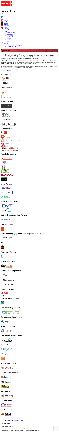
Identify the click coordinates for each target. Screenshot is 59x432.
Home (5, 18)
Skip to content (4, 14)
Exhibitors (6, 25)
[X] (1, 23)
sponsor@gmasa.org (16, 420)
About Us (6, 20)
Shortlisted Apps (11, 36)
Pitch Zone (6, 43)
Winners (9, 38)
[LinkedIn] (1, 17)
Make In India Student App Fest (14, 45)
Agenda (6, 21)
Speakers (6, 23)
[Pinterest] (1, 26)
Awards (5, 31)
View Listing (10, 34)
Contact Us (6, 29)
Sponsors (6, 24)
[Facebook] (1, 14)
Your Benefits (10, 35)
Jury (8, 41)
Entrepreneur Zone (11, 46)
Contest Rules (10, 39)
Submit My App (11, 32)
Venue (5, 27)
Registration (7, 28)
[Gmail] (1, 20)
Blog (5, 42)
